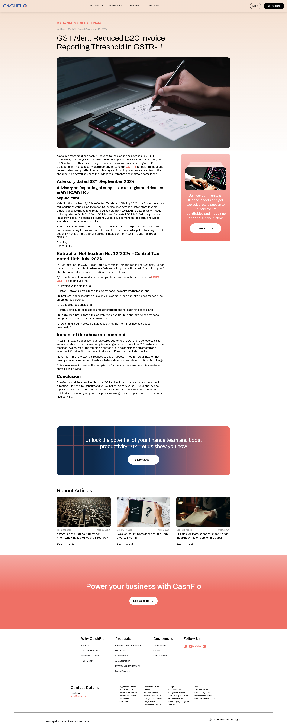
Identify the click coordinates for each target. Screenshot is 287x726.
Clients (156, 651)
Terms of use (66, 721)
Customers (153, 5)
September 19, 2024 (96, 29)
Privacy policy (52, 721)
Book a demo (274, 6)
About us (85, 645)
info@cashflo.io (78, 696)
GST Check (121, 651)
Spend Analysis (122, 671)
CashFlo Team (76, 29)
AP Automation (122, 661)
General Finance (89, 23)
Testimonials (159, 645)
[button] (96, 6)
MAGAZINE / (66, 23)
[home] (15, 5)
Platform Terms (82, 721)
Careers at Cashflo (90, 656)
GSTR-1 (131, 166)
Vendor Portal (121, 656)
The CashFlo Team (90, 651)
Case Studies (160, 656)
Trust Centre (87, 661)
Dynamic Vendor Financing (128, 666)
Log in (255, 6)
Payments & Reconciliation (128, 645)
